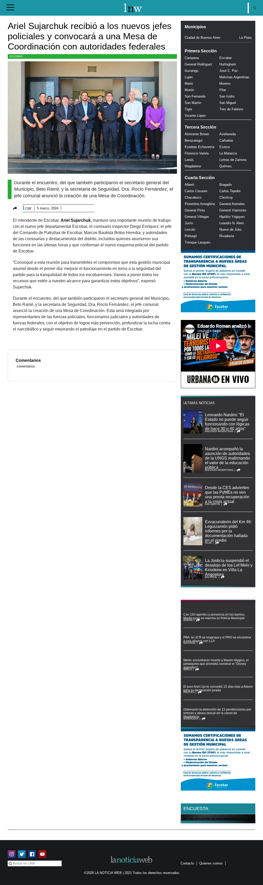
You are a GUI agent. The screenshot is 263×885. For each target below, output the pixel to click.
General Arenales (232, 204)
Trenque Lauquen (197, 242)
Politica (188, 692)
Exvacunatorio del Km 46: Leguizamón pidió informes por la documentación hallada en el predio (228, 531)
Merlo (189, 83)
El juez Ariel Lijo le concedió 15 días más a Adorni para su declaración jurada (218, 688)
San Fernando (195, 96)
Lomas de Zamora (232, 160)
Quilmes (225, 166)
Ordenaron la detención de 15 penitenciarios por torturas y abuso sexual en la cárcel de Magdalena (217, 713)
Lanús (189, 160)
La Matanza (228, 153)
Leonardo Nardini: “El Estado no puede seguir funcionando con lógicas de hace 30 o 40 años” (227, 422)
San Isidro (226, 96)
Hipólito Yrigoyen (232, 217)
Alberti (189, 185)
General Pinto (195, 210)
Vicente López (195, 116)
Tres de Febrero (231, 109)
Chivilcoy (226, 197)
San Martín (193, 103)
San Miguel (227, 103)
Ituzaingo (191, 71)
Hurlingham (227, 64)
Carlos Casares (196, 191)
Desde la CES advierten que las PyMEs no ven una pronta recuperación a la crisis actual (227, 494)
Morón (189, 90)
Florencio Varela (197, 153)
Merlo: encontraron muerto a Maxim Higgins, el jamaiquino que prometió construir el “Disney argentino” (216, 663)
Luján (189, 77)
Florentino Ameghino (200, 204)
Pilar (222, 90)
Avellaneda (227, 134)
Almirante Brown (197, 134)
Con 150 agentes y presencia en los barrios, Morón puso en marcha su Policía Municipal (214, 616)
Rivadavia (226, 236)
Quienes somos (211, 863)
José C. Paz (228, 71)
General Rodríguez (198, 64)
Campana (192, 58)
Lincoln (190, 229)
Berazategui (193, 140)
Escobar (16, 56)
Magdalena (193, 166)
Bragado (225, 185)
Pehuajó (191, 236)
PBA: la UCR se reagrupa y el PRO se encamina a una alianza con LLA (217, 639)
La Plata (245, 38)
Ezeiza (224, 147)
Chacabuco (193, 197)
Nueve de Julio (230, 229)
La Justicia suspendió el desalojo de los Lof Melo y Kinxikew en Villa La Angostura (228, 567)
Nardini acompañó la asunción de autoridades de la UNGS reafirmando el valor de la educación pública (227, 458)
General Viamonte (232, 210)
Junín (189, 223)
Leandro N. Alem (231, 223)
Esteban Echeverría (199, 147)
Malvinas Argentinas (234, 77)
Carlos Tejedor (230, 191)
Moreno (224, 83)
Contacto (187, 863)
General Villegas (197, 217)
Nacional (211, 577)
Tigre (188, 109)
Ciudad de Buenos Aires (202, 38)
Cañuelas (226, 140)
